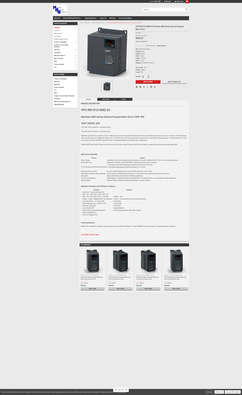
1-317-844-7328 (156, 1)
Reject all (219, 392)
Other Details (105, 99)
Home (81, 22)
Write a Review (161, 45)
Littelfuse (57, 52)
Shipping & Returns (90, 18)
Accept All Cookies (232, 392)
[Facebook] (137, 87)
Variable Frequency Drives (61, 39)
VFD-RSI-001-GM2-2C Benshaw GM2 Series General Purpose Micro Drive (147, 278)
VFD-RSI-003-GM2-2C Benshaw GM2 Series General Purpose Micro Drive (175, 278)
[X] (147, 87)
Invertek (56, 50)
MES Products (58, 58)
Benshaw (57, 28)
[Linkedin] (151, 87)
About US (57, 18)
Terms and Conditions (125, 18)
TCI (55, 67)
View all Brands (59, 104)
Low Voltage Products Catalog (90, 234)
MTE (55, 61)
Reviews (123, 99)
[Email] (140, 87)
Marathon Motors (59, 55)
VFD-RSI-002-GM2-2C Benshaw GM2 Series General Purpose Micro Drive (119, 278)
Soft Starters (57, 36)
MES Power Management (62, 101)
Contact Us (103, 18)
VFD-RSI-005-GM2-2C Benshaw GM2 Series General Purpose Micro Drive (92, 278)
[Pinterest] (155, 87)
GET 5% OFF (119, 390)
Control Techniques (60, 42)
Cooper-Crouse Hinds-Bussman (61, 46)
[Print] (144, 87)
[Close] (126, 390)
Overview (88, 99)
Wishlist (168, 1)
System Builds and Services (71, 18)
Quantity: (138, 76)
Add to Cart (92, 288)
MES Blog (112, 18)
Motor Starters (58, 33)
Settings (209, 392)
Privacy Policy (121, 392)
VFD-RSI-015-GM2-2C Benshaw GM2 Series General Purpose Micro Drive (124, 22)
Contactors (57, 30)
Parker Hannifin (59, 64)
